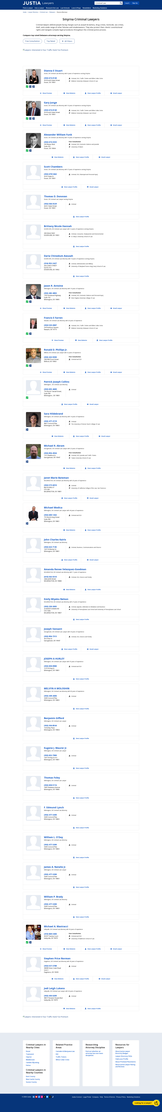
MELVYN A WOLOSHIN (56, 688)
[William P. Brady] (33, 902)
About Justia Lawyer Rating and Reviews (125, 1066)
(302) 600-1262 (50, 515)
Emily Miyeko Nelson (56, 599)
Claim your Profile (121, 1059)
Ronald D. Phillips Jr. (55, 349)
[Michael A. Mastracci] (33, 932)
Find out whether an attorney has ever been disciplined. (94, 1053)
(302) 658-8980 (50, 666)
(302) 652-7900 (50, 755)
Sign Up (135, 3)
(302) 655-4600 (50, 389)
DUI (57, 1054)
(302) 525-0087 (50, 325)
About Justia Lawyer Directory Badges (122, 1052)
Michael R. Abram (54, 445)
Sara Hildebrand (53, 413)
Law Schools (65, 8)
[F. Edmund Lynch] (33, 813)
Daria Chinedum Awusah (58, 255)
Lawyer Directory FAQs (123, 1056)
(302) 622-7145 (50, 547)
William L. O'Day (53, 837)
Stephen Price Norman (57, 958)
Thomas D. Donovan (55, 196)
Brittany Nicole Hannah (58, 226)
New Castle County (33, 1079)
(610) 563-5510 (50, 576)
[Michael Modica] (33, 513)
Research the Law (52, 8)
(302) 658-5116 (50, 785)
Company (95, 1097)
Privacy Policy (121, 1097)
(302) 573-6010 (50, 485)
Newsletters (87, 8)
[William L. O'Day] (33, 843)
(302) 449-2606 (50, 696)
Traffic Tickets (61, 1057)
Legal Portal (87, 1097)
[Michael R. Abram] (33, 451)
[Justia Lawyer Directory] (32, 3)
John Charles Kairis (55, 539)
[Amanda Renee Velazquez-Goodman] (33, 575)
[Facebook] (39, 1097)
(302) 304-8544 (50, 725)
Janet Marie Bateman (56, 477)
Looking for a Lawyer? (143, 1103)
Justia (24, 12)
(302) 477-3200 (50, 815)
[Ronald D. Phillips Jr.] (33, 355)
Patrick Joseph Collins (56, 381)
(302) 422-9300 (50, 357)
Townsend (30, 1054)
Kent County (30, 1076)
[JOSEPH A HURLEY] (33, 664)
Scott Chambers (53, 166)
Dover (28, 1051)
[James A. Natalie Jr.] (33, 872)
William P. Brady (53, 896)
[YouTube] (36, 1097)
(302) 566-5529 (50, 203)
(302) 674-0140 (50, 78)
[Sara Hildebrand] (33, 419)
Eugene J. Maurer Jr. (55, 747)
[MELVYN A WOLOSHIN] (33, 694)
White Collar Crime (62, 1060)
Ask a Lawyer (40, 8)
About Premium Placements (125, 1062)
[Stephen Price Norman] (33, 964)
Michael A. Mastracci (56, 926)
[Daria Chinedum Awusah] (33, 261)
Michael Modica (53, 507)
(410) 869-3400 (50, 934)
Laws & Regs (76, 8)
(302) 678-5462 (50, 174)
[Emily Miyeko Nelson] (33, 604)
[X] (50, 1097)
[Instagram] (42, 1097)
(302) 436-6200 (50, 995)
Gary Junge (50, 102)
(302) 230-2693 (50, 606)
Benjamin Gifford (54, 718)
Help (101, 1097)
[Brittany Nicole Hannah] (33, 232)
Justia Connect (77, 1097)
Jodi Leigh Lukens (54, 988)
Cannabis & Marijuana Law (65, 1051)
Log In (127, 3)
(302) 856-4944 (50, 453)
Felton (28, 1065)
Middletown (30, 1060)
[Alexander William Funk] (33, 140)
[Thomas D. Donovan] (33, 202)
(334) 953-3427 (50, 263)
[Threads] (44, 1097)
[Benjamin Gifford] (33, 723)
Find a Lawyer (28, 8)
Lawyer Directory (33, 12)
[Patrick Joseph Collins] (33, 387)
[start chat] (156, 1103)
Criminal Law (44, 12)
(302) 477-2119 (50, 421)
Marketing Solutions (100, 8)
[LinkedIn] (34, 1097)
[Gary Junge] (33, 108)
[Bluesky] (47, 1097)
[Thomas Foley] (33, 783)
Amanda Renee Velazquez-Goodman (65, 569)
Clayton (29, 1057)
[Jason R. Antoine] (33, 291)
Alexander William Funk (58, 134)
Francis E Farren (53, 317)
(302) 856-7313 (50, 636)
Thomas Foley (52, 777)
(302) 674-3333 (50, 142)
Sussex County (31, 1082)
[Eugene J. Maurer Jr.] (33, 753)
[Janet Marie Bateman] (33, 483)
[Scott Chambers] (33, 172)
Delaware (52, 12)
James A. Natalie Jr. (55, 866)
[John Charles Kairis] (33, 545)
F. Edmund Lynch (54, 807)
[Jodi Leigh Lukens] (33, 994)
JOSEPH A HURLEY (54, 658)
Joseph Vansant (53, 628)
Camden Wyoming (32, 1062)
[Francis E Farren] (33, 323)
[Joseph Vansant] (33, 634)
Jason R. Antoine (53, 285)
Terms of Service (109, 1097)
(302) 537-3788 (50, 966)
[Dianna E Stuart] (33, 76)
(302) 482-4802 (50, 293)
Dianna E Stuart (53, 70)
